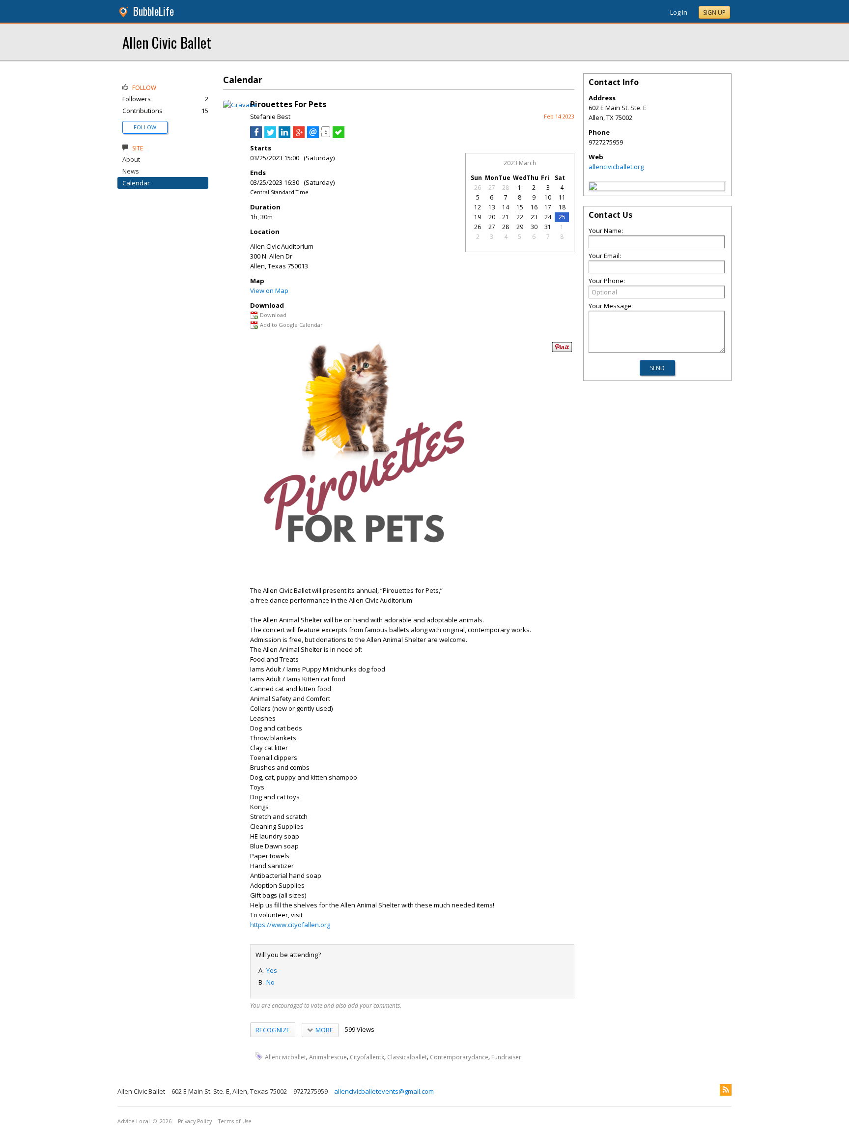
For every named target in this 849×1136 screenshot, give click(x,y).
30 (534, 227)
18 (562, 207)
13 (491, 207)
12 (477, 207)
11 (562, 197)
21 (505, 217)
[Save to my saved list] (338, 135)
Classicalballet (407, 1056)
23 (534, 217)
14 (505, 207)
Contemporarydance (459, 1056)
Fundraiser (506, 1056)
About (131, 159)
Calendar (136, 182)
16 (534, 207)
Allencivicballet (285, 1056)
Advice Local (133, 1121)
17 (547, 207)
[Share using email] (313, 135)
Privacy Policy (195, 1121)
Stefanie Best (270, 116)
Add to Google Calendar (291, 324)
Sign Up (714, 12)
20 (491, 217)
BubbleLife (153, 11)
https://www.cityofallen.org (290, 924)
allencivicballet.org (616, 166)
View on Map (269, 290)
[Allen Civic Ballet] (593, 187)
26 (477, 187)
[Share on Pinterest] (562, 349)
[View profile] (240, 104)
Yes (271, 970)
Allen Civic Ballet (166, 42)
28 (505, 187)
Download (273, 315)
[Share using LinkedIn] (284, 135)
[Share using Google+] (299, 135)
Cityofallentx (367, 1056)
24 (547, 217)
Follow (145, 127)
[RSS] (726, 1090)
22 (519, 217)
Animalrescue (328, 1056)
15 (519, 207)
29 (519, 227)
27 (491, 187)
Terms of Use (235, 1121)
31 (547, 227)
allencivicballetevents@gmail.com (384, 1091)
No (270, 982)
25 (562, 217)
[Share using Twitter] (270, 135)
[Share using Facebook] (256, 135)
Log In (678, 12)
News (130, 171)
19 (477, 217)
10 (547, 197)
